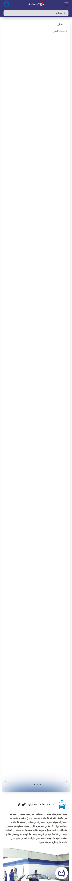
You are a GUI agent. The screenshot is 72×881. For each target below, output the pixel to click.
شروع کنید (36, 785)
